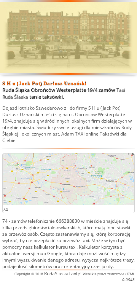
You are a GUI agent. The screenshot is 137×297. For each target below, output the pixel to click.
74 (5, 221)
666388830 (68, 221)
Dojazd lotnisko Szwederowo (32, 108)
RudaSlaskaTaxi (60, 273)
